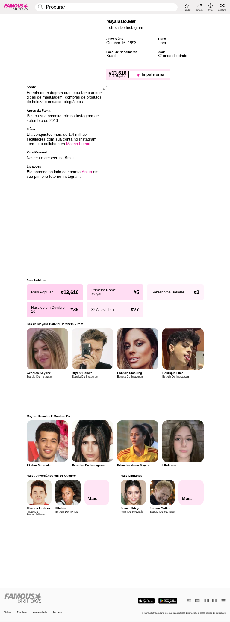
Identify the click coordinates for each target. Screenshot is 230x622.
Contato (22, 612)
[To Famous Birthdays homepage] (16, 6)
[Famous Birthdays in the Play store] (167, 601)
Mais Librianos (131, 475)
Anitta (87, 172)
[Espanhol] (197, 600)
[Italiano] (214, 600)
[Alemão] (223, 600)
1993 (132, 43)
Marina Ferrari (78, 143)
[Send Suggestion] (104, 88)
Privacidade (40, 612)
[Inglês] (189, 600)
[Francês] (206, 600)
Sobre (7, 612)
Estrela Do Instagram (124, 27)
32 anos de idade (172, 55)
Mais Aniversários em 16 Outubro (51, 475)
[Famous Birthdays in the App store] (146, 601)
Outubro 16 (115, 43)
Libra (162, 43)
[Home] (58, 598)
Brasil (111, 55)
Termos (57, 612)
